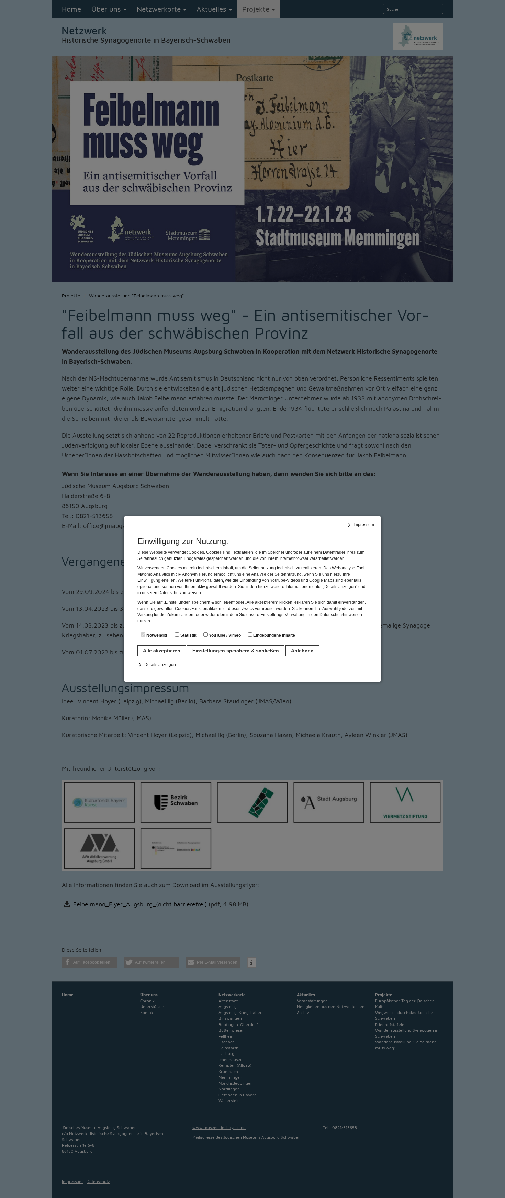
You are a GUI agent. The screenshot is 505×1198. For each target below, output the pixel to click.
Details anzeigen (160, 664)
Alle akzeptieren (161, 650)
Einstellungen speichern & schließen (235, 650)
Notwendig (156, 635)
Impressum (364, 524)
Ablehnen (302, 650)
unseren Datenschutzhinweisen (171, 592)
